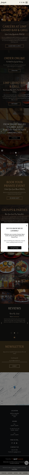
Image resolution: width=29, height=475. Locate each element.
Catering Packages (14, 247)
